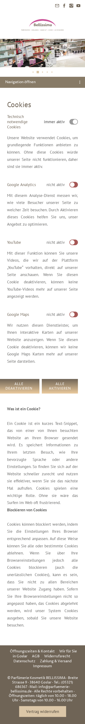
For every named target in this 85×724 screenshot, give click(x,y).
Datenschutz (24, 661)
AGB (36, 656)
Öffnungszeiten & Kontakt (32, 651)
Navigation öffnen (20, 82)
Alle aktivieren (60, 386)
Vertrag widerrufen (42, 711)
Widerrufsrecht (57, 656)
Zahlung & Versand (56, 661)
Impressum (42, 666)
